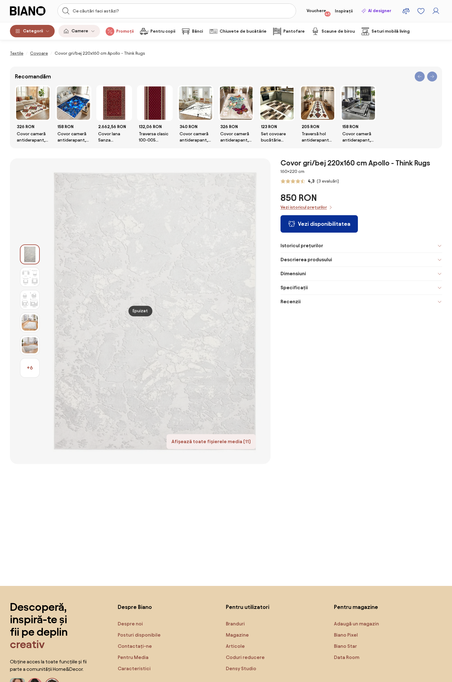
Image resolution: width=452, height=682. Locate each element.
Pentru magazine (356, 607)
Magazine (237, 635)
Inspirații (344, 11)
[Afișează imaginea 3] (30, 300)
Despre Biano (135, 607)
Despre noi (130, 623)
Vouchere (318, 12)
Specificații (294, 287)
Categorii (33, 31)
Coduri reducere (245, 657)
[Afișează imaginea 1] (30, 254)
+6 (30, 367)
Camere (79, 31)
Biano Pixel (346, 635)
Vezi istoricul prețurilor (304, 207)
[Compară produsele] (406, 11)
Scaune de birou (338, 31)
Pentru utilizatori (247, 607)
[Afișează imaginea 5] (30, 345)
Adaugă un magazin (356, 623)
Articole (235, 646)
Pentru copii (162, 31)
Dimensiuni (293, 273)
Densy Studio (241, 668)
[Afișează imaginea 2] (30, 277)
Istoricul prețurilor (302, 245)
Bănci (197, 31)
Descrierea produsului (306, 259)
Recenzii (291, 301)
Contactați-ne (135, 646)
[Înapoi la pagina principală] (30, 10)
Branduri (235, 623)
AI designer (379, 10)
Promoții (125, 31)
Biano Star (345, 646)
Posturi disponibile (139, 635)
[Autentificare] (436, 11)
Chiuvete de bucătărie (243, 31)
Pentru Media (133, 657)
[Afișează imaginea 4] (30, 322)
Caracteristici (134, 668)
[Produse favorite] (421, 11)
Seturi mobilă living (391, 31)
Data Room (346, 657)
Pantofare (294, 31)
